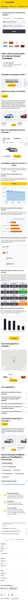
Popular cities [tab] (5, 477)
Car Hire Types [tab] (16, 470)
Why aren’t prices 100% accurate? (10, 533)
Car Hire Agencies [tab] (6, 470)
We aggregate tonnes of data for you (11, 531)
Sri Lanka (12, 539)
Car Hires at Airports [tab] (7, 463)
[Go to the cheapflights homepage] (10, 2)
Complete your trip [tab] (19, 473)
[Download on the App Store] (14, 588)
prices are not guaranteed (7, 524)
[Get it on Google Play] (5, 588)
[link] (11, 85)
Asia (8, 539)
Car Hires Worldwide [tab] (7, 473)
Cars (4, 539)
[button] (2, 2)
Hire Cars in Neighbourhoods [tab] (9, 466)
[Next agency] (24, 368)
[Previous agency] (3, 368)
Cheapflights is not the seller (9, 528)
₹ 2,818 (5, 15)
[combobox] (7, 18)
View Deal (14, 124)
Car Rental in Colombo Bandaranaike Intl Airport (13, 484)
